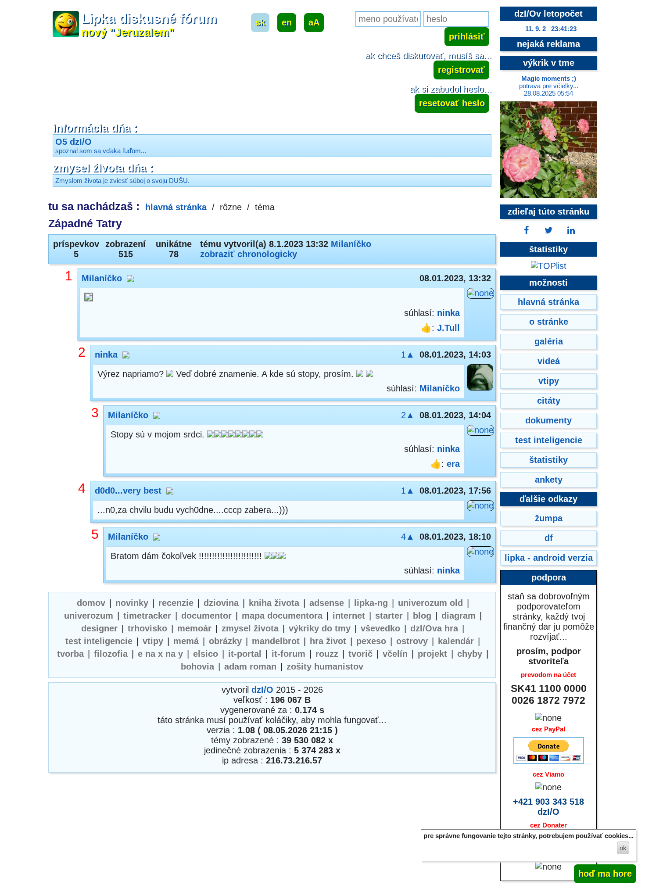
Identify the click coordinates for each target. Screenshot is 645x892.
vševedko (380, 628)
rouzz (326, 654)
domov (91, 603)
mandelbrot (276, 641)
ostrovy (412, 641)
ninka (448, 313)
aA (313, 22)
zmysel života (250, 628)
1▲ (408, 354)
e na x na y (160, 654)
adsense (326, 603)
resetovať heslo (452, 103)
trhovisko (147, 628)
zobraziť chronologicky (248, 254)
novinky (131, 603)
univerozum (88, 615)
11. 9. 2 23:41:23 (551, 28)
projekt (432, 654)
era (453, 464)
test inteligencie (99, 641)
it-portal (245, 654)
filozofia (111, 654)
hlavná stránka (176, 207)
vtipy (153, 641)
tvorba (70, 654)
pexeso (371, 641)
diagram (458, 615)
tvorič (360, 654)
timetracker (147, 615)
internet (349, 615)
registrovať (461, 70)
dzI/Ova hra (434, 628)
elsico (205, 654)
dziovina (221, 603)
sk (260, 22)
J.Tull (448, 328)
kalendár (456, 641)
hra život (328, 641)
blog (422, 615)
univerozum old (430, 603)
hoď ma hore (605, 873)
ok (623, 848)
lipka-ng (371, 603)
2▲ (408, 415)
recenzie (176, 603)
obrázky (225, 641)
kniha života (274, 603)
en (287, 22)
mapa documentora (282, 615)
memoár (194, 628)
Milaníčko (351, 244)
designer (99, 628)
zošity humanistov (325, 666)
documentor (206, 615)
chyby (469, 654)
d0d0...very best (128, 490)
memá (186, 641)
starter (389, 615)
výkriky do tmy (320, 628)
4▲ (408, 536)
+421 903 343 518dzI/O (548, 807)
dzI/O (262, 690)
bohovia (197, 666)
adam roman (250, 666)
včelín (395, 654)
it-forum (288, 654)
